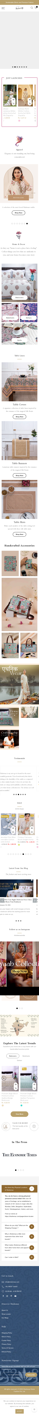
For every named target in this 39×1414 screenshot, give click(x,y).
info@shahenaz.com (12, 1292)
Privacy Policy (6, 1354)
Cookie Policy (6, 1350)
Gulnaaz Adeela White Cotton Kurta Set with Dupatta (32, 111)
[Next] (33, 97)
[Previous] (6, 97)
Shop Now (15, 215)
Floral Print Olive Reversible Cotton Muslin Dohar (22, 847)
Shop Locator (6, 1324)
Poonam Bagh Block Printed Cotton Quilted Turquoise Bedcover (28, 1106)
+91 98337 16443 (11, 1296)
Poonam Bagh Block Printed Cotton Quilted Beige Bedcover (10, 1106)
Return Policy (6, 1347)
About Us (5, 1320)
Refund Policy (6, 1362)
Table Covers (19, 401)
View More (19, 1124)
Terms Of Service (7, 1358)
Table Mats (19, 519)
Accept (19, 1411)
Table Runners (19, 460)
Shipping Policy (7, 1343)
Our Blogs (5, 1328)
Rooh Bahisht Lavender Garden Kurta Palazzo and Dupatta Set (17, 111)
